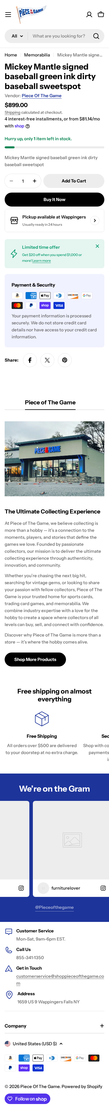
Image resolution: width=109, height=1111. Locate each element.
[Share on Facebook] (30, 360)
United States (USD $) (35, 1043)
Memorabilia (37, 55)
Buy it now (54, 199)
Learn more (41, 260)
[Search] (96, 36)
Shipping (12, 112)
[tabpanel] (54, 541)
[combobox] (54, 36)
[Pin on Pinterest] (65, 360)
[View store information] (94, 220)
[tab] (50, 404)
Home (11, 55)
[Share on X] (47, 360)
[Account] (89, 14)
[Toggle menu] (8, 14)
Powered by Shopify (82, 1086)
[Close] (97, 246)
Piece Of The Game (42, 95)
